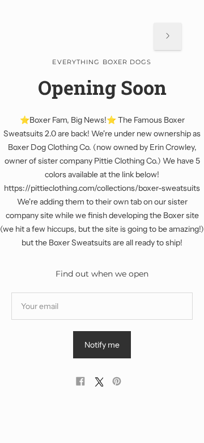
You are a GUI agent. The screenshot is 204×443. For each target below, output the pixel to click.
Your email (41, 292)
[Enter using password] (168, 36)
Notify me (102, 345)
